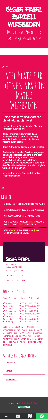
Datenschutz (11, 379)
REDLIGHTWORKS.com (29, 403)
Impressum (10, 362)
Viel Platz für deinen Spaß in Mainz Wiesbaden (24, 210)
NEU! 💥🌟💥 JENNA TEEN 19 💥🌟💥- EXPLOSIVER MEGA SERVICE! (21, 231)
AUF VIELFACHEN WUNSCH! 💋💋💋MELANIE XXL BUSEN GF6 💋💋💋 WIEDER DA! (24, 223)
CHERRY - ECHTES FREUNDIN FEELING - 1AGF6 (24, 204)
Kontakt (9, 371)
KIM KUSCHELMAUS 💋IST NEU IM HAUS (22, 216)
